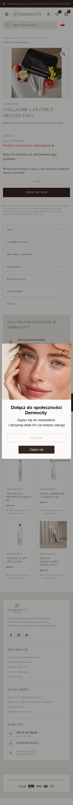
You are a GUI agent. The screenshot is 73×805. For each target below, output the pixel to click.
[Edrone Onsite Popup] (36, 402)
